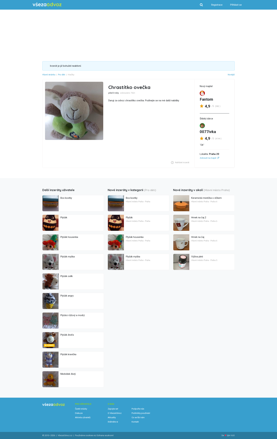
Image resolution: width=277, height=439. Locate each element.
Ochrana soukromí (105, 435)
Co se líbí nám (138, 417)
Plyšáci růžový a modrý (72, 315)
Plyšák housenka (69, 237)
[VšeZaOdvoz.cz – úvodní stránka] (47, 4)
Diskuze (79, 413)
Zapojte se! (113, 409)
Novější (231, 74)
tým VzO (231, 435)
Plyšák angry (67, 295)
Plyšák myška (67, 256)
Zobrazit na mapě (208, 158)
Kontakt (135, 422)
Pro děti (61, 74)
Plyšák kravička (68, 354)
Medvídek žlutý (68, 373)
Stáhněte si (113, 422)
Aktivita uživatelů (82, 417)
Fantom (206, 99)
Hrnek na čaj (197, 237)
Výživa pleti (197, 256)
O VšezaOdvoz (115, 413)
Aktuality (112, 417)
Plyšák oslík (66, 276)
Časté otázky (81, 409)
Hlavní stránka (48, 74)
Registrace (216, 4)
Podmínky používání (141, 413)
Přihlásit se (236, 4)
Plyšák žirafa (67, 334)
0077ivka (208, 132)
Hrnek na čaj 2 (198, 217)
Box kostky (66, 198)
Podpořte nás (138, 409)
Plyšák (63, 217)
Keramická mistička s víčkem (206, 198)
